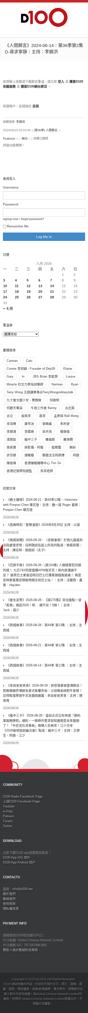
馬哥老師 (46, 471)
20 (40, 292)
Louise (70, 376)
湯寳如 (11, 439)
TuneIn (8, 821)
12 (29, 286)
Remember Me (18, 226)
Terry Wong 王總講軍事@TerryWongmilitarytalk (40, 392)
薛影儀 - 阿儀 (33, 447)
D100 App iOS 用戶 (16, 857)
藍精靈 (56, 447)
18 (17, 292)
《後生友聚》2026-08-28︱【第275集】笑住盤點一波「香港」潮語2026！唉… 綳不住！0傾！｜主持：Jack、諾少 (42, 605)
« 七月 (8, 308)
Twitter (7, 826)
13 (40, 286)
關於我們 (9, 894)
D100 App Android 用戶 (19, 862)
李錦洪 (20, 122)
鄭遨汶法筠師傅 (53, 455)
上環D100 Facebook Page (21, 801)
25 (17, 297)
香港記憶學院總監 (19, 471)
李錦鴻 (11, 431)
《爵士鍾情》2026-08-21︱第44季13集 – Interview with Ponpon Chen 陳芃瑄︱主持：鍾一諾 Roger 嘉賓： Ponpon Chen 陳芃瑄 (42, 505)
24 (5, 297)
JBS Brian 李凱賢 (45, 376)
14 (52, 286)
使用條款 (9, 904)
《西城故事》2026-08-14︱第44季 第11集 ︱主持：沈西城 (42, 667)
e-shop (7, 811)
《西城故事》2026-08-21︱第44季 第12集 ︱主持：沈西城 (42, 647)
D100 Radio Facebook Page (23, 796)
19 (29, 292)
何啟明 (54, 400)
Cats (29, 361)
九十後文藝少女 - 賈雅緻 (24, 400)
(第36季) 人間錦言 (45, 130)
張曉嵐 (47, 424)
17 (5, 292)
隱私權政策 (11, 908)
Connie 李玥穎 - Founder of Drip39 (31, 368)
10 (5, 286)
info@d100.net (22, 889)
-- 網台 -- (24, 138)
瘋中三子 (30, 439)
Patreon (8, 816)
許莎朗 (11, 455)
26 (29, 297)
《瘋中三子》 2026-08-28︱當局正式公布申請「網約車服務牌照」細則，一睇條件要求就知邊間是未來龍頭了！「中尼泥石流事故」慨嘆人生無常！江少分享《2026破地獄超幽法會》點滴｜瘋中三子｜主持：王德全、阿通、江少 (41, 725)
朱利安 (65, 424)
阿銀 (76, 455)
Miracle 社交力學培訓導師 (25, 384)
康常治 (29, 424)
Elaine (67, 368)
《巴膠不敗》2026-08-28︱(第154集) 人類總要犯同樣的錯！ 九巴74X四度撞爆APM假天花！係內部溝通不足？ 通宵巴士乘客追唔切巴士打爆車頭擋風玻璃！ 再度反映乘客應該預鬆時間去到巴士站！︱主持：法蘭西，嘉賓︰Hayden (42, 575)
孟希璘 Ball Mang (66, 416)
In (23, 376)
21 (52, 292)
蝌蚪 (72, 447)
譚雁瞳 (29, 455)
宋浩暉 (11, 424)
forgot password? (32, 218)
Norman (57, 384)
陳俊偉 (11, 463)
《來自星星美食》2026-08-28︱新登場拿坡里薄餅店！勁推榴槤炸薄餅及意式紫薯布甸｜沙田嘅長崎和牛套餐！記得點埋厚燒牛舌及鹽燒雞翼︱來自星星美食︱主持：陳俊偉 (43, 693)
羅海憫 (68, 439)
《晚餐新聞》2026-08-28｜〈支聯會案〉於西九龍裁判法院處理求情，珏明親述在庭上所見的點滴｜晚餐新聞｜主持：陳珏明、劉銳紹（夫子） (43, 545)
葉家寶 (11, 447)
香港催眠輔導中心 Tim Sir (42, 463)
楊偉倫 (65, 431)
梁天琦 (47, 431)
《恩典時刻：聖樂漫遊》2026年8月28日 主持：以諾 (43, 525)
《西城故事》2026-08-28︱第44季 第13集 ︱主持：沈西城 (42, 627)
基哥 (42, 416)
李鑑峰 (29, 431)
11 (17, 286)
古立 (10, 416)
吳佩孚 (26, 416)
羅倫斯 (50, 439)
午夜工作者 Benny (44, 408)
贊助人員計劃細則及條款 (20, 950)
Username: (11, 187)
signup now (10, 218)
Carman (12, 361)
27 (40, 297)
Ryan (74, 384)
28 (52, 297)
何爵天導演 (14, 408)
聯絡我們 (9, 899)
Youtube (8, 806)
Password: (11, 204)
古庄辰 (70, 408)
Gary (10, 376)
